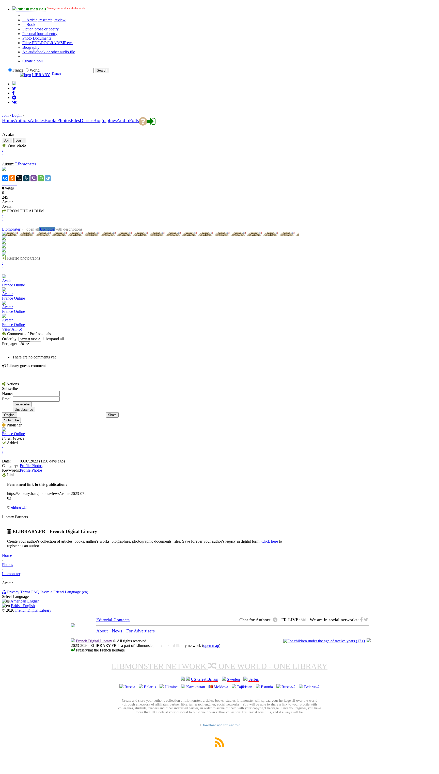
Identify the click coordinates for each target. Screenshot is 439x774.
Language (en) (76, 592)
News (117, 630)
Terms (25, 592)
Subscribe (11, 420)
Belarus (150, 687)
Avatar (7, 280)
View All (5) (12, 329)
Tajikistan (244, 687)
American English (24, 601)
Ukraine (171, 687)
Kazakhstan (195, 687)
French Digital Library (33, 610)
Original (9, 415)
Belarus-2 (312, 687)
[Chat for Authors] (14, 97)
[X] (19, 178)
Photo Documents (36, 38)
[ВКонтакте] (5, 178)
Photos (7, 564)
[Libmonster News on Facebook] (13, 93)
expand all (55, 339)
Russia (129, 687)
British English (23, 606)
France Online (13, 285)
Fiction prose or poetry (40, 29)
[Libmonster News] (14, 88)
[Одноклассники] (12, 178)
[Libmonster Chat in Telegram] (276, 619)
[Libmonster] (73, 625)
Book (30, 24)
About (102, 630)
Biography (30, 47)
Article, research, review (45, 20)
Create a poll (32, 61)
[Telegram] (48, 178)
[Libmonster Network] (324, 641)
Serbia (253, 679)
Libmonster (25, 163)
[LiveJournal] (26, 178)
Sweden (233, 679)
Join (5, 115)
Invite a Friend (52, 592)
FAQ (35, 592)
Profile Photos (31, 465)
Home (7, 555)
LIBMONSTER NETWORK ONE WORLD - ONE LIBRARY (219, 666)
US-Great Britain (204, 679)
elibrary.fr (19, 507)
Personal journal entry (39, 33)
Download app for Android (220, 725)
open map (211, 645)
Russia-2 (288, 687)
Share (112, 415)
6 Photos (47, 229)
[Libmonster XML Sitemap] (219, 745)
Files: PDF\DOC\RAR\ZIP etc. (47, 43)
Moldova (221, 687)
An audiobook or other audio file (48, 52)
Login (17, 115)
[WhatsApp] (41, 178)
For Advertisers (140, 630)
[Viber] (33, 178)
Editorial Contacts (113, 619)
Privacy (13, 592)
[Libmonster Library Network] (369, 641)
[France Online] (4, 430)
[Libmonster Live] (14, 102)
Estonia (267, 687)
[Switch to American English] (14, 84)
